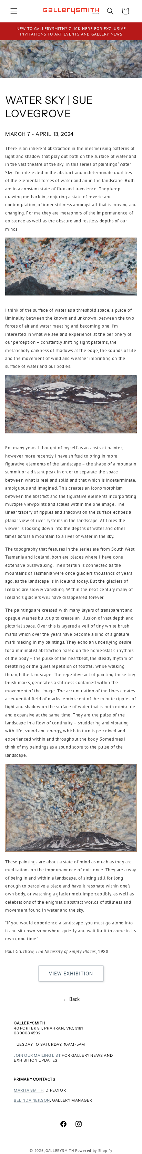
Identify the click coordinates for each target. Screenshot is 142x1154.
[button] (13, 11)
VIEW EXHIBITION (71, 973)
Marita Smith (28, 1090)
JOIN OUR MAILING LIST (37, 1055)
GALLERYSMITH (59, 1150)
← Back (71, 999)
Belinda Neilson (32, 1100)
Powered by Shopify (93, 1150)
